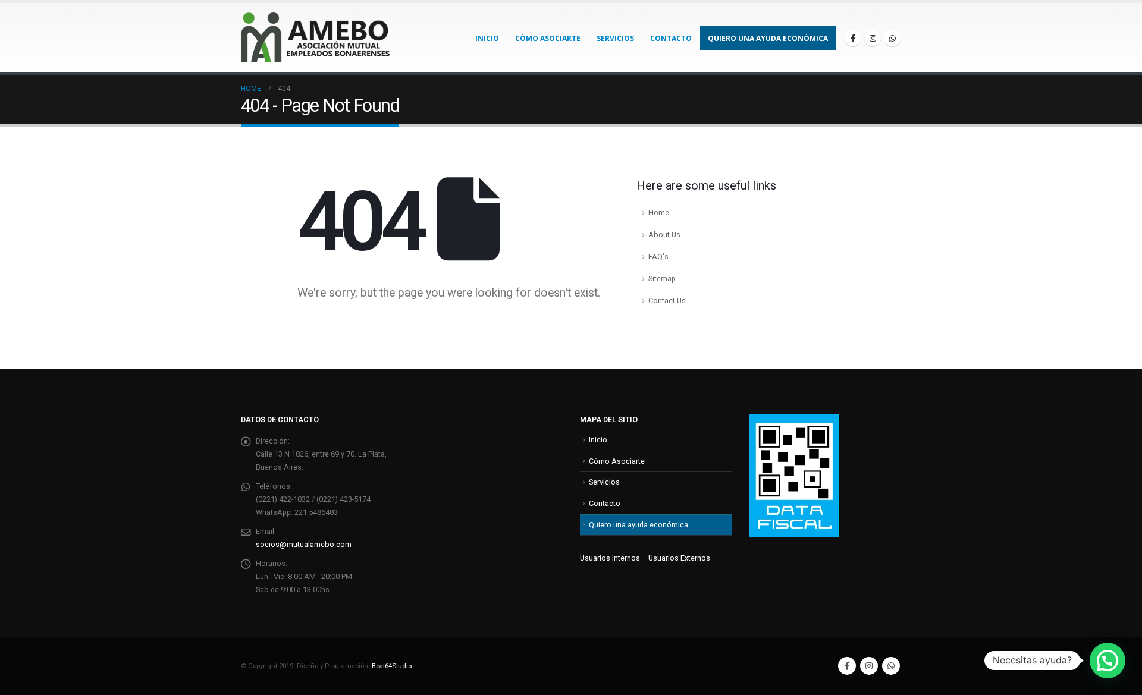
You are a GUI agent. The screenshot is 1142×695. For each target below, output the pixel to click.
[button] (1107, 660)
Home (658, 212)
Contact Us (667, 300)
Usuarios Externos (679, 558)
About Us (664, 234)
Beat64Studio (392, 666)
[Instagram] (872, 38)
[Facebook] (853, 38)
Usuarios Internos (610, 558)
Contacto (671, 38)
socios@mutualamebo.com (304, 544)
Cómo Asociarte (548, 38)
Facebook (847, 666)
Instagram (869, 666)
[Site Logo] (315, 37)
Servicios (615, 38)
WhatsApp (891, 666)
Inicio (487, 38)
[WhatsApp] (892, 38)
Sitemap (662, 278)
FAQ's (658, 256)
